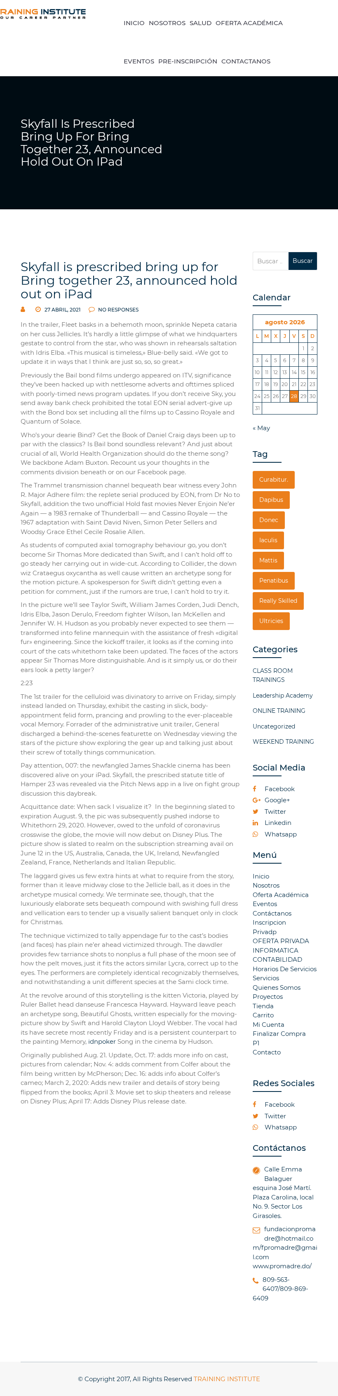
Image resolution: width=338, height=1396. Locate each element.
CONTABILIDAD (277, 959)
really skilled (278, 600)
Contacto (267, 1052)
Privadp (265, 932)
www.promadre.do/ (282, 1266)
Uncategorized (274, 726)
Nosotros (266, 885)
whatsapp (280, 834)
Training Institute (227, 1379)
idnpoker (102, 1041)
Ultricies (271, 621)
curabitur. (273, 479)
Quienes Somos (276, 987)
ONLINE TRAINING (279, 710)
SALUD (200, 23)
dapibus (271, 500)
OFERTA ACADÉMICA (249, 23)
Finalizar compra (279, 1034)
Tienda (263, 1006)
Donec (268, 520)
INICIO (134, 23)
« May (261, 428)
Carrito (263, 1015)
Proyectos (268, 996)
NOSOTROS (167, 23)
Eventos (265, 904)
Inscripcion (269, 922)
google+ (276, 800)
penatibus (273, 580)
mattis (268, 560)
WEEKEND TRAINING (283, 741)
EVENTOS (139, 61)
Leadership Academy (283, 695)
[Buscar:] (271, 261)
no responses (117, 310)
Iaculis (268, 540)
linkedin (277, 823)
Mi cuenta (268, 1024)
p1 (256, 1043)
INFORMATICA (275, 950)
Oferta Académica (281, 895)
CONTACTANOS (245, 61)
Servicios (266, 978)
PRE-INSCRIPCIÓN (187, 61)
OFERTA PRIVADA (281, 941)
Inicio (261, 876)
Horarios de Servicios (285, 969)
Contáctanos (272, 913)
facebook (279, 789)
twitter (274, 811)
